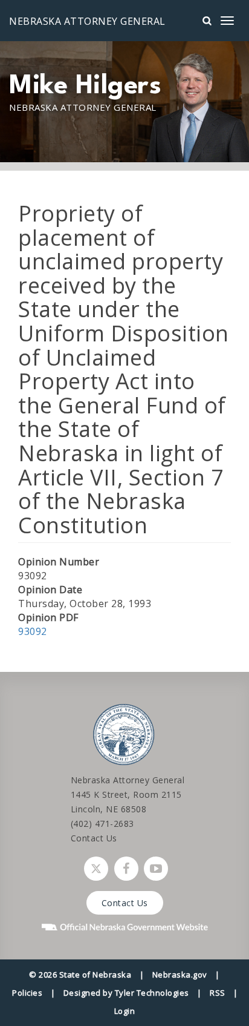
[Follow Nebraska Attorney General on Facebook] (126, 869)
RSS (217, 992)
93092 (32, 631)
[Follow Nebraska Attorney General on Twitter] (96, 869)
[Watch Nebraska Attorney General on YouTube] (156, 869)
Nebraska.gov (179, 974)
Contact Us (94, 838)
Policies (27, 992)
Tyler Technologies (152, 992)
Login (124, 1010)
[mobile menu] (227, 20)
